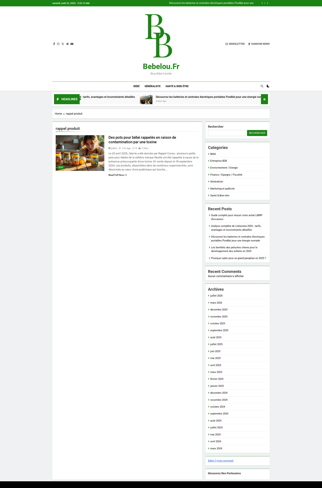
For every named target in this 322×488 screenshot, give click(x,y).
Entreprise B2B (218, 160)
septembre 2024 (219, 413)
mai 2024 (215, 434)
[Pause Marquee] (264, 99)
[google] (67, 44)
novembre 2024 (218, 399)
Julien (114, 148)
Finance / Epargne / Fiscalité (226, 174)
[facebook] (54, 44)
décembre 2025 (218, 309)
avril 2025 (215, 365)
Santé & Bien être (177, 86)
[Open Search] (262, 86)
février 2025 (216, 378)
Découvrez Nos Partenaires (224, 473)
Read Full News (116, 175)
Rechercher (216, 126)
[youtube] (71, 44)
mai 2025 (215, 358)
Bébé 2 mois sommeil (220, 460)
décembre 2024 (218, 392)
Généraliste (152, 86)
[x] (62, 44)
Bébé (136, 86)
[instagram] (58, 44)
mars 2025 (216, 372)
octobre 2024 (217, 406)
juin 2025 (215, 351)
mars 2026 (216, 302)
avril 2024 (215, 441)
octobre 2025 (217, 323)
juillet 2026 (216, 295)
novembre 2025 (218, 316)
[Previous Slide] (262, 3)
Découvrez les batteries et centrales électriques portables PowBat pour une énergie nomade (211, 3)
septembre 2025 (219, 330)
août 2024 (215, 420)
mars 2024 (216, 448)
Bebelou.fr (161, 66)
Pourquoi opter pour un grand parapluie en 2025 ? (238, 258)
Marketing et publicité (222, 188)
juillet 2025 (216, 344)
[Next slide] (267, 3)
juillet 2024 (216, 427)
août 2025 (215, 337)
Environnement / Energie (224, 167)
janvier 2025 (217, 385)
